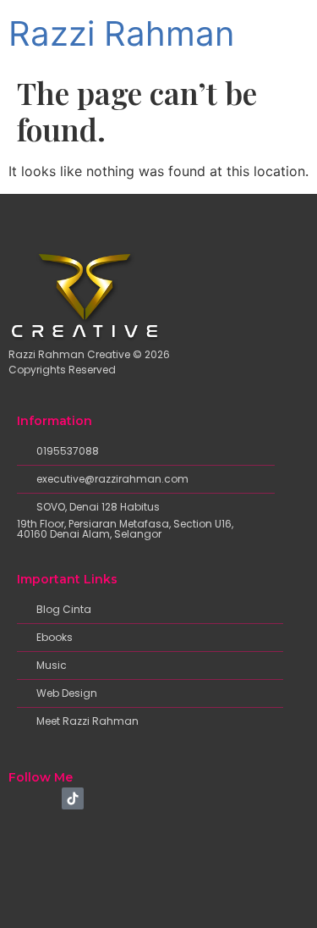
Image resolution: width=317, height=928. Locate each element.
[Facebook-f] (19, 798)
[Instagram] (46, 798)
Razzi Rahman (121, 33)
